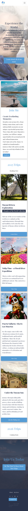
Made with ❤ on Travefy (16, 504)
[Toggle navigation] (24, 2)
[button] (11, 492)
